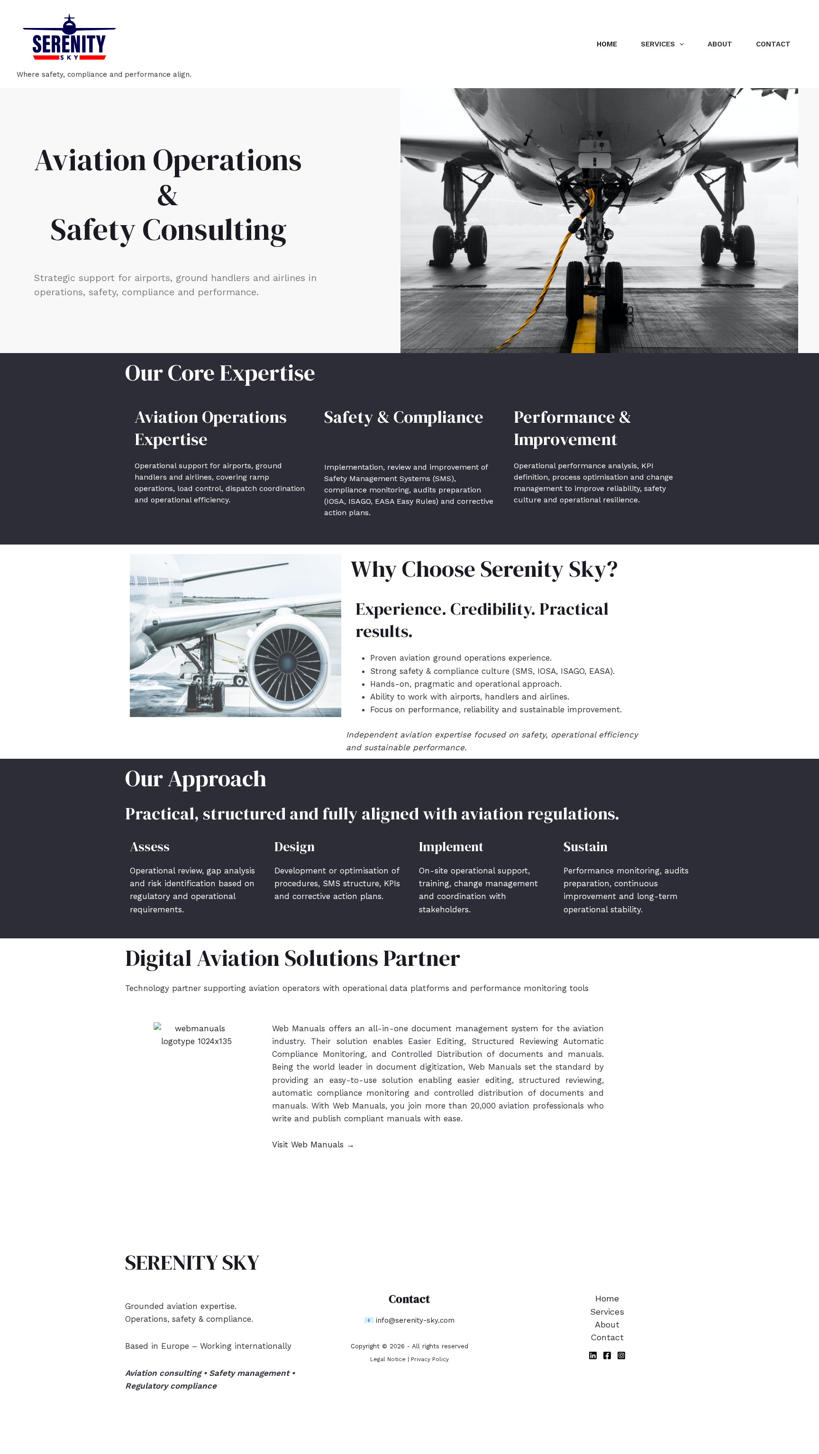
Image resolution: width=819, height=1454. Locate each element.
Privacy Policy (430, 1359)
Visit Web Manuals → (313, 1144)
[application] (679, 44)
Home (607, 44)
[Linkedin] (593, 1355)
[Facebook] (607, 1355)
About (720, 44)
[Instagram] (621, 1355)
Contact (773, 44)
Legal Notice (388, 1359)
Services (658, 44)
